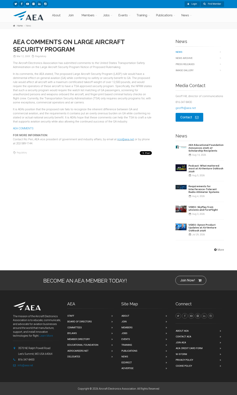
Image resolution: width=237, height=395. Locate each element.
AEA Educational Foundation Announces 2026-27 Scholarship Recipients (205, 148)
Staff (70, 315)
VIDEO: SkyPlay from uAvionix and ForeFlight (203, 208)
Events (123, 15)
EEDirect (126, 362)
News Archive (184, 58)
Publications (164, 15)
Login (194, 4)
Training (141, 15)
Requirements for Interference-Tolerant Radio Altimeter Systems (203, 189)
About (56, 15)
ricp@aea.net (125, 139)
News (185, 15)
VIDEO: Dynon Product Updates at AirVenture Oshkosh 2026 (202, 227)
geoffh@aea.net (186, 108)
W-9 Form (181, 354)
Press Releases (185, 64)
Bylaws (72, 333)
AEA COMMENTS (23, 128)
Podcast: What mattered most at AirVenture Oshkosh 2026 (205, 168)
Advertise (127, 368)
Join (71, 15)
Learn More (46, 335)
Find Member (214, 4)
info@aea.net (25, 365)
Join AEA (181, 342)
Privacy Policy (184, 360)
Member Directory (78, 339)
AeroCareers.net (78, 350)
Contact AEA (183, 336)
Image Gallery (184, 70)
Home (20, 25)
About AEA (182, 330)
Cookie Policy (184, 365)
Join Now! (187, 280)
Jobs (106, 15)
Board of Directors (79, 321)
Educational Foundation (82, 344)
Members (87, 15)
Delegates (73, 356)
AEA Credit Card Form (189, 348)
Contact (186, 117)
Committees (74, 327)
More (221, 249)
